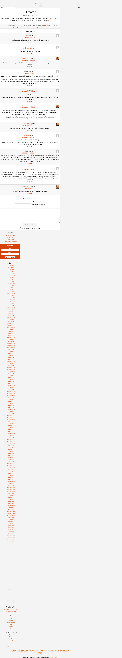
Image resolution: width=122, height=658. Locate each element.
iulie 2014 (11, 399)
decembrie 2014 (11, 389)
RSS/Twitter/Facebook (11, 241)
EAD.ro (11, 634)
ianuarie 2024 (11, 281)
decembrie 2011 (11, 461)
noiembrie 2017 (11, 323)
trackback (45, 27)
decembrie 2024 (11, 273)
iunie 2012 (11, 449)
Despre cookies (11, 237)
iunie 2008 (11, 545)
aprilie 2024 (11, 277)
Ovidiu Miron (26, 58)
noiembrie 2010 (11, 487)
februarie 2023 (11, 293)
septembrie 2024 (11, 275)
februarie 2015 (11, 385)
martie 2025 (11, 271)
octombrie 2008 (11, 537)
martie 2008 (11, 551)
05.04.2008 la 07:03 (28, 170)
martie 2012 (11, 455)
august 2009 (11, 517)
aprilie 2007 (11, 573)
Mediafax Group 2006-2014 (11, 609)
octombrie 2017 (11, 325)
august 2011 (11, 469)
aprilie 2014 (11, 405)
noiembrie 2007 (11, 559)
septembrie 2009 (11, 515)
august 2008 (11, 541)
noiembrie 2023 (11, 283)
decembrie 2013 (11, 413)
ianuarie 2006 (11, 603)
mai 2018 (11, 311)
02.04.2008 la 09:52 (28, 49)
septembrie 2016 (11, 347)
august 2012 (11, 445)
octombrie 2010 (11, 489)
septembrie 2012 (11, 443)
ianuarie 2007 (11, 579)
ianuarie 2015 (11, 387)
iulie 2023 (11, 287)
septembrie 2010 (11, 491)
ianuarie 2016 (11, 363)
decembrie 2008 (11, 533)
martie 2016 (11, 359)
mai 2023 (11, 289)
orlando (26, 90)
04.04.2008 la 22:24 (28, 153)
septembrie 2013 (11, 419)
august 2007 (11, 565)
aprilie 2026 (11, 266)
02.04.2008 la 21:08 (28, 73)
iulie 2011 (11, 471)
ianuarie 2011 (11, 483)
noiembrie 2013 (11, 415)
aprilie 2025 (11, 269)
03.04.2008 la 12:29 (28, 108)
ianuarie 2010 (11, 507)
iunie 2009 (11, 521)
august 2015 (11, 373)
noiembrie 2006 (11, 583)
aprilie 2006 (11, 597)
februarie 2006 (11, 601)
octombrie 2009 (11, 513)
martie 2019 (11, 305)
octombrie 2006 (11, 585)
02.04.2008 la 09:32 (28, 37)
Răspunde (30, 42)
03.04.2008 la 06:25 (28, 92)
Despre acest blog (11, 235)
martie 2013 (11, 431)
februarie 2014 (11, 409)
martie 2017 (11, 335)
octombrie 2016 (11, 345)
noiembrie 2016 (11, 343)
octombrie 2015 (11, 369)
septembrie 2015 (11, 371)
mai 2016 (11, 355)
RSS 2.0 (22, 27)
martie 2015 (11, 383)
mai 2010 (11, 499)
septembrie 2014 (11, 395)
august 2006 (11, 589)
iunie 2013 (11, 425)
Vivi (11, 628)
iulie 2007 (11, 567)
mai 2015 (11, 379)
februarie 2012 (11, 457)
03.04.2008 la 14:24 (28, 137)
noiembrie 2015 (11, 367)
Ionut (11, 618)
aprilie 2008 (11, 549)
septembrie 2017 (11, 327)
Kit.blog (11, 620)
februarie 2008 (11, 553)
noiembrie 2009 (11, 511)
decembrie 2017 (11, 321)
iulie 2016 (11, 351)
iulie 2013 (11, 423)
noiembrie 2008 (11, 535)
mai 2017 (11, 331)
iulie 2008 (11, 543)
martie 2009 (11, 527)
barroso (26, 135)
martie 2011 (11, 479)
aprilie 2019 (11, 303)
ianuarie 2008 (11, 555)
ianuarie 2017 (11, 339)
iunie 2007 (11, 569)
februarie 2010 (11, 505)
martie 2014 (11, 407)
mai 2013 (11, 427)
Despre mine (11, 239)
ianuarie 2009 (11, 531)
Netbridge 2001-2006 (11, 611)
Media (45, 25)
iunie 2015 (11, 377)
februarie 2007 (11, 577)
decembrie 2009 (11, 509)
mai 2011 (11, 475)
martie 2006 (11, 599)
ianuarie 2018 (11, 319)
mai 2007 (11, 571)
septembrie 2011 (11, 467)
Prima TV (11, 640)
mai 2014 (11, 403)
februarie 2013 (11, 433)
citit (48, 20)
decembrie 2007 (11, 557)
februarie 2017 (11, 337)
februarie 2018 (11, 317)
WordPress (53, 657)
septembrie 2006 (11, 587)
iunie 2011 (11, 473)
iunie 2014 (11, 401)
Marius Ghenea (11, 622)
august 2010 (11, 493)
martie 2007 (11, 575)
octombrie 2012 (11, 441)
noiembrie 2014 (11, 391)
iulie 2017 (11, 329)
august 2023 (11, 285)
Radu (11, 624)
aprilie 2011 (11, 477)
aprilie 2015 (11, 381)
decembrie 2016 (11, 341)
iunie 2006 (11, 593)
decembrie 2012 (11, 437)
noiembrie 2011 (11, 463)
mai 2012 (11, 451)
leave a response (36, 27)
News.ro (11, 636)
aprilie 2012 (11, 453)
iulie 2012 (11, 447)
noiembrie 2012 (11, 439)
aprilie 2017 (11, 333)
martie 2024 (11, 279)
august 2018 (11, 309)
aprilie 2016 (11, 357)
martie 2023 (11, 291)
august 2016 (11, 349)
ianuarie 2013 (11, 435)
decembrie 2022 (11, 297)
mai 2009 (11, 523)
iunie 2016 (11, 353)
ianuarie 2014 (11, 411)
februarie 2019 (11, 307)
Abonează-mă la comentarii (31, 228)
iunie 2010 (11, 497)
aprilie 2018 (11, 313)
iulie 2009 (11, 519)
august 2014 (11, 397)
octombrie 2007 (11, 561)
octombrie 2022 (11, 301)
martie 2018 (11, 315)
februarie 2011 (11, 481)
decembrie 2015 (11, 365)
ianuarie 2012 (11, 459)
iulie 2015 (11, 375)
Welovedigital (11, 646)
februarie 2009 (11, 529)
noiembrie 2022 (11, 299)
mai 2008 (11, 547)
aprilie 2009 (11, 525)
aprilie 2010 (11, 501)
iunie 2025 (11, 267)
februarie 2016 (11, 361)
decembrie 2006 (11, 581)
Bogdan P (26, 47)
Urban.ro (11, 644)
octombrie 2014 (11, 393)
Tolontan (11, 626)
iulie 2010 (11, 495)
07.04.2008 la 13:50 (28, 188)
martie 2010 (11, 503)
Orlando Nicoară (40, 4)
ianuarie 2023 (11, 295)
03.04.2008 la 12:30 (28, 126)
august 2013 (11, 421)
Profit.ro (11, 642)
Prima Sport (11, 638)
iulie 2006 (11, 591)
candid (26, 35)
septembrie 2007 (11, 563)
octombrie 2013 (11, 417)
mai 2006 (11, 595)
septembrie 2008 (11, 539)
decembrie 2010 (11, 485)
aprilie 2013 (11, 429)
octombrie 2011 (11, 465)
